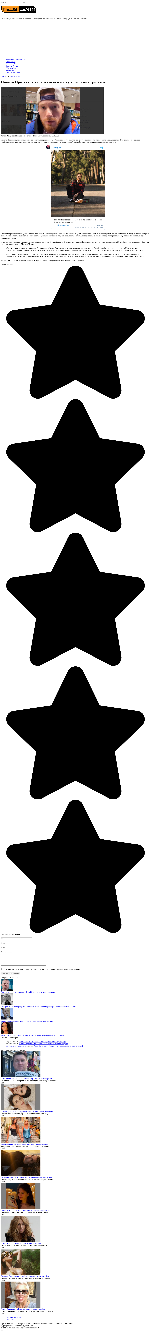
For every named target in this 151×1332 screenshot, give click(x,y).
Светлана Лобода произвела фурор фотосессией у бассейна (25, 1276)
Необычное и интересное (15, 60)
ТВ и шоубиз (11, 68)
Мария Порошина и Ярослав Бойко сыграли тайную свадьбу (43, 1044)
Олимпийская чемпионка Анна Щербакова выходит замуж (42, 1042)
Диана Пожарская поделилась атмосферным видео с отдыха (25, 1210)
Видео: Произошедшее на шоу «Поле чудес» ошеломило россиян (27, 1021)
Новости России (12, 66)
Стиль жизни (10, 62)
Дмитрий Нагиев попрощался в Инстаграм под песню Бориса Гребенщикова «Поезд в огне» (38, 1007)
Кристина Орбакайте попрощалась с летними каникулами (24, 1144)
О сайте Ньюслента (13, 1317)
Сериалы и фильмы (13, 72)
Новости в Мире (12, 64)
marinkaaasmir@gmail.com (16, 1046)
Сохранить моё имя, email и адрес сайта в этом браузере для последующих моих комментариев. (42, 969)
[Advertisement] (75, 38)
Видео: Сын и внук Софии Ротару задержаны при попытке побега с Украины (32, 1035)
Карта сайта (10, 1320)
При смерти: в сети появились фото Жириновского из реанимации (28, 992)
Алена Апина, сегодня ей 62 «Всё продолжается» (21, 1243)
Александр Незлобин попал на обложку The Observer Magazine (26, 1079)
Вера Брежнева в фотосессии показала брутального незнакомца (26, 1177)
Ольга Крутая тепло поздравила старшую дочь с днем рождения (27, 1111)
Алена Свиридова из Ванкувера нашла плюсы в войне (23, 1309)
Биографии (10, 70)
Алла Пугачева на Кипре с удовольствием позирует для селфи (59, 1046)
